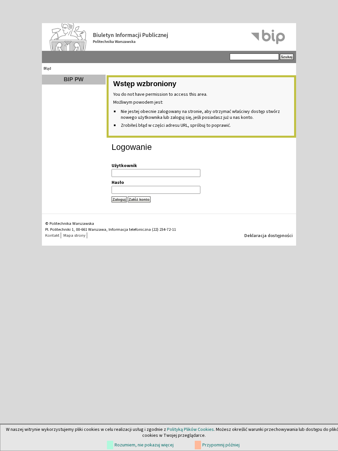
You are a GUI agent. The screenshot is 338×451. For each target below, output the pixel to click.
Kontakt (52, 235)
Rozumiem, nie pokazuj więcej (144, 445)
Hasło (118, 182)
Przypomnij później (221, 445)
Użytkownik (124, 165)
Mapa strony (74, 235)
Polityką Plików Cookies (190, 429)
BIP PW (74, 79)
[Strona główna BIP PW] (169, 37)
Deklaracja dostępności (268, 235)
